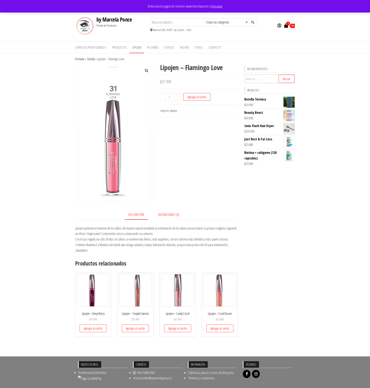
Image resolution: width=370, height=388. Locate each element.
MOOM (184, 47)
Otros (198, 47)
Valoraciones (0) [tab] (168, 214)
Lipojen (136, 47)
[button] (146, 70)
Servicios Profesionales (90, 47)
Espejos (169, 47)
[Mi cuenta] (279, 25)
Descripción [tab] (136, 214)
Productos (119, 47)
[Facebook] (247, 374)
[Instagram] (256, 374)
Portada (79, 59)
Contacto (215, 47)
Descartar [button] (216, 6)
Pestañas (153, 47)
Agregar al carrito (197, 97)
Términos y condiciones (201, 378)
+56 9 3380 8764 (145, 372)
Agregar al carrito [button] (93, 328)
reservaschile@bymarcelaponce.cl (152, 378)
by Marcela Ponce (114, 19)
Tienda (91, 59)
